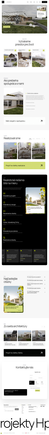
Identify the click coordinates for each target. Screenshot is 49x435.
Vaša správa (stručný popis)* (33, 386)
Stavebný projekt (32, 383)
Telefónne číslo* (40, 377)
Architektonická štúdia (30, 102)
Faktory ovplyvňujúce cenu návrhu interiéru (35, 284)
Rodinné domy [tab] (38, 138)
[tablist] (35, 139)
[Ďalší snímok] (44, 139)
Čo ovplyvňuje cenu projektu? (34, 277)
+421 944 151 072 (31, 409)
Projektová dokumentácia (30, 105)
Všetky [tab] (30, 138)
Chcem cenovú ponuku (6, 26)
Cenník (22, 410)
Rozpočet (42, 383)
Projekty (23, 407)
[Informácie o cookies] (1, 433)
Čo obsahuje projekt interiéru (34, 288)
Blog (22, 411)
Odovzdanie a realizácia (30, 109)
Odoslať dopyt (37, 390)
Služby (22, 406)
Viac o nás (29, 211)
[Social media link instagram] (42, 406)
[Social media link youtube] (43, 406)
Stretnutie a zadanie (32, 93)
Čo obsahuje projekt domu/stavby (35, 280)
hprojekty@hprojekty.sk (32, 411)
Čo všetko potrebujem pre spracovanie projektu (33, 292)
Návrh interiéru (37, 383)
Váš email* (31, 377)
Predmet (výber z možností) (32, 379)
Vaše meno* (31, 375)
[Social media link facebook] (41, 406)
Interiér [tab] (34, 138)
